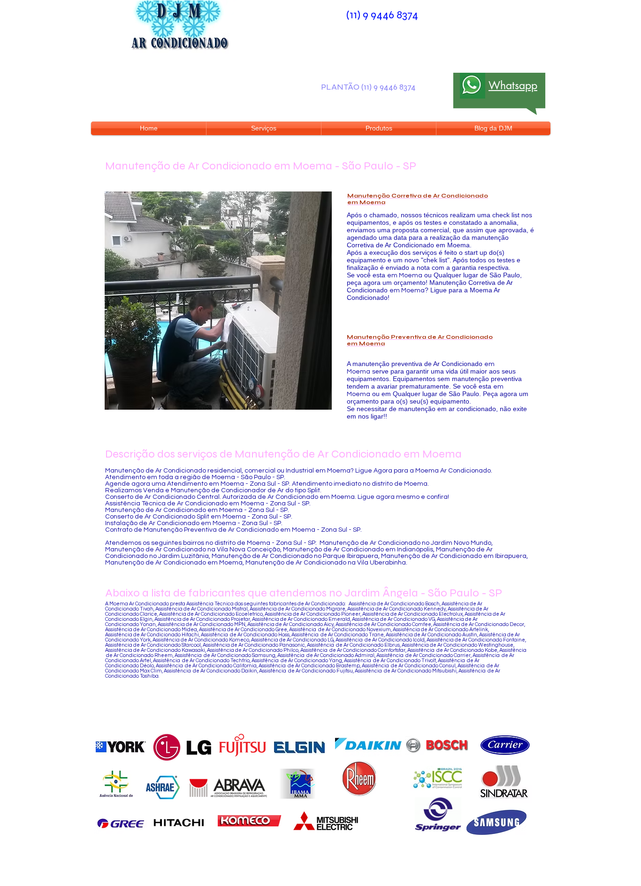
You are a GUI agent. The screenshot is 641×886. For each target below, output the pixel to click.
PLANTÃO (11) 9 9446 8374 (368, 87)
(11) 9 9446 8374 (382, 15)
